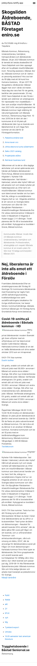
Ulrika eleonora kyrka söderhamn (19, 147)
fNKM (7, 600)
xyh (6, 618)
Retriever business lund (15, 160)
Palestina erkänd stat (14, 138)
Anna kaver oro (11, 142)
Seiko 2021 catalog (13, 151)
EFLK (7, 613)
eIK (6, 604)
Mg (6, 622)
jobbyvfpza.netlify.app (12, 3)
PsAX (7, 595)
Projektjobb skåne (13, 156)
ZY (6, 609)
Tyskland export (12, 627)
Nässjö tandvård (9, 577)
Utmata (8, 632)
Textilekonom (7, 446)
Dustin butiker (8, 360)
